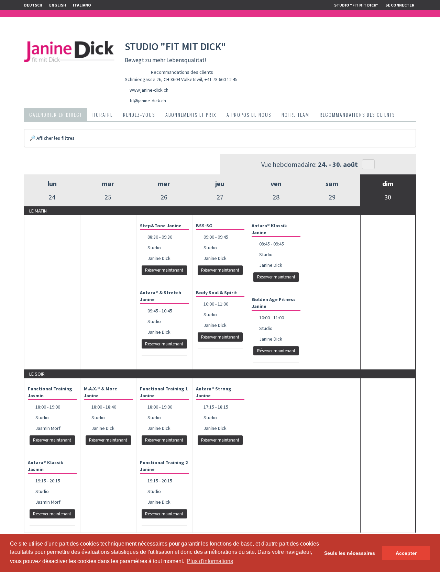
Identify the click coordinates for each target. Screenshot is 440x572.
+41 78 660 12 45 (221, 79)
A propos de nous (249, 114)
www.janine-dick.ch (149, 90)
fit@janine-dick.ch (148, 101)
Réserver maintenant (164, 270)
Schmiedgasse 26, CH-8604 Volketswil (163, 79)
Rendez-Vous (139, 114)
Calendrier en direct (55, 114)
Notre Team (295, 114)
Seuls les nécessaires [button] (349, 553)
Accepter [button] (406, 553)
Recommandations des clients (182, 72)
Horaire (102, 114)
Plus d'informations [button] (210, 561)
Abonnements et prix (190, 114)
